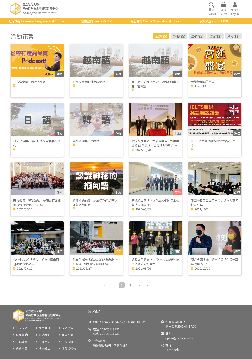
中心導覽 (21, 341)
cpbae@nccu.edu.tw (179, 338)
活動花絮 (67, 328)
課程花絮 (179, 36)
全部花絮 (161, 36)
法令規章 (44, 348)
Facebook (172, 349)
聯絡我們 (44, 335)
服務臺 (19, 335)
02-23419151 (111, 329)
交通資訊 (44, 341)
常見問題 (67, 335)
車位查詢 (67, 341)
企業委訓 (44, 328)
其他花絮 (233, 36)
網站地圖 (21, 348)
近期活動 (21, 328)
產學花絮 (197, 36)
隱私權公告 (68, 348)
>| (147, 285)
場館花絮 (215, 36)
